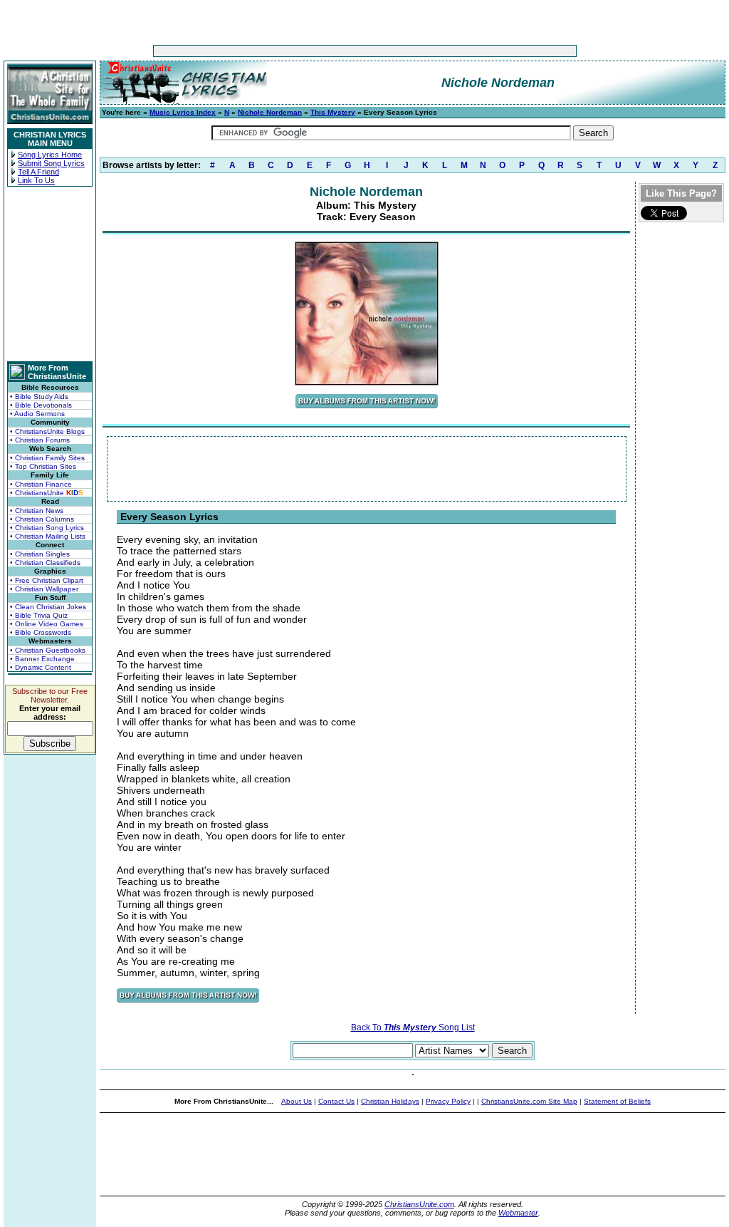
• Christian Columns (42, 519)
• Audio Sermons (37, 414)
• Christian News (36, 510)
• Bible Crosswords (40, 632)
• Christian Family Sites (47, 458)
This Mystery (332, 112)
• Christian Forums (40, 440)
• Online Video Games (46, 624)
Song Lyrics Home (50, 154)
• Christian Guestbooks (47, 650)
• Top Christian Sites (43, 466)
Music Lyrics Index (183, 112)
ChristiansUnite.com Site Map (529, 1101)
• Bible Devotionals (41, 405)
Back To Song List (413, 1027)
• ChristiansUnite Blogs (47, 431)
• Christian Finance (41, 484)
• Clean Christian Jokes (48, 607)
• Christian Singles (40, 554)
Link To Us (36, 180)
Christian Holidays (390, 1101)
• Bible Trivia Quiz (39, 615)
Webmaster (518, 1212)
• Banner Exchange (42, 659)
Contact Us (336, 1101)
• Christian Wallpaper (44, 589)
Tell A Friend (38, 171)
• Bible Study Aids (39, 396)
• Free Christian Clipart (46, 580)
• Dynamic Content (40, 667)
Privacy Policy (448, 1101)
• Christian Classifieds (45, 562)
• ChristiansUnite (46, 493)
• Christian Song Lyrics (47, 528)
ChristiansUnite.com (419, 1204)
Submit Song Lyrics (51, 163)
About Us (296, 1101)
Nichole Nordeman (270, 112)
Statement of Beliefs (617, 1101)
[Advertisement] (320, 51)
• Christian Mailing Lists (47, 536)
